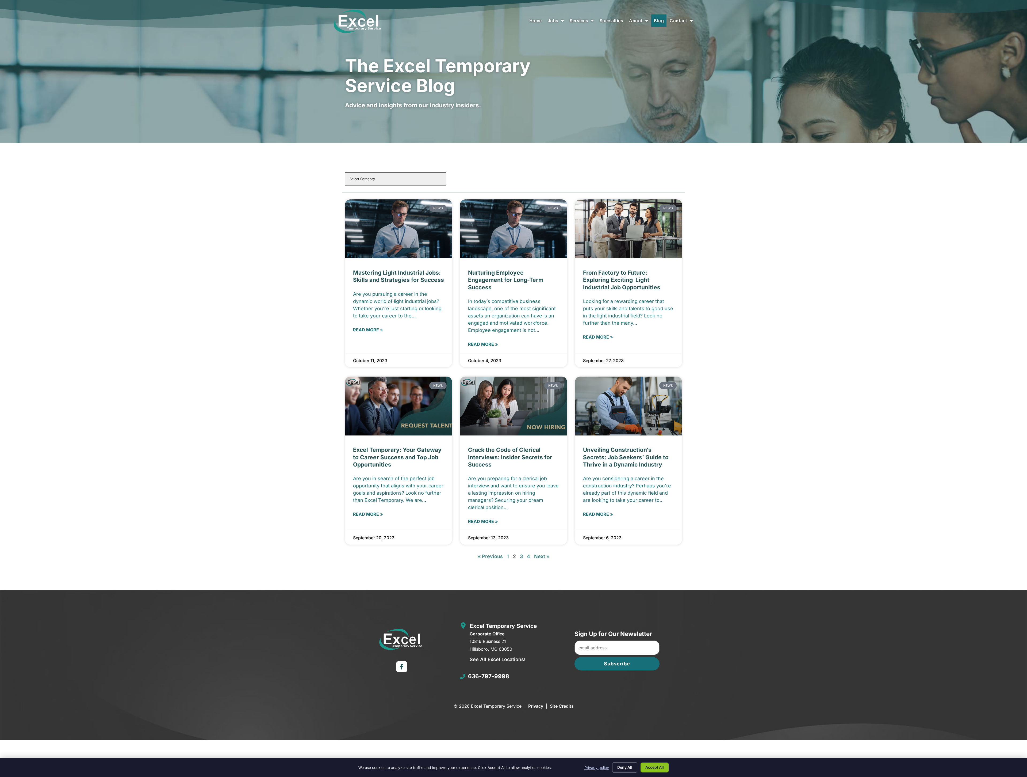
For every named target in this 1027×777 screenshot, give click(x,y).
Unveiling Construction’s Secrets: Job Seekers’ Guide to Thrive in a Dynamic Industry (626, 457)
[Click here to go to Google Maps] (463, 625)
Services (583, 22)
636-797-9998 (488, 676)
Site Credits (562, 706)
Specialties (613, 22)
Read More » (368, 329)
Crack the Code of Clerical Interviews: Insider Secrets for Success (510, 457)
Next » (541, 556)
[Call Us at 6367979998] (462, 676)
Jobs (557, 22)
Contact (682, 22)
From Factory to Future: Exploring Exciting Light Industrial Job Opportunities (621, 280)
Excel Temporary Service (503, 626)
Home (537, 22)
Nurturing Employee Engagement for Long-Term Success (505, 280)
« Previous (490, 556)
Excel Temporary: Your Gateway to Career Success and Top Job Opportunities (397, 457)
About (640, 22)
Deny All (624, 767)
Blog (660, 22)
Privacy (535, 706)
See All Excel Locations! (498, 659)
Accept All (654, 767)
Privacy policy (596, 767)
